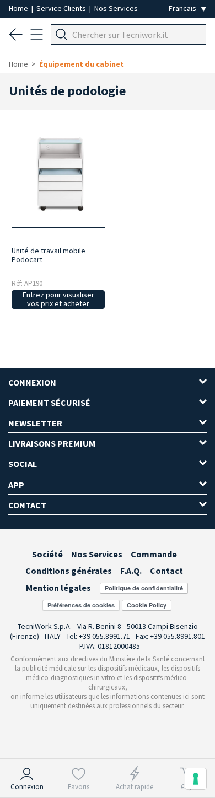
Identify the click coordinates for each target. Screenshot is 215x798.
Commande (154, 554)
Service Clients (62, 8)
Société (47, 554)
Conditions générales (68, 570)
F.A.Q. (131, 570)
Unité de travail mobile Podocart (48, 255)
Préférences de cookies (81, 605)
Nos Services (116, 8)
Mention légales (58, 587)
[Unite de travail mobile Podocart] (58, 173)
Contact (166, 570)
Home (19, 8)
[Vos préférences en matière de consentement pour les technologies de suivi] (195, 778)
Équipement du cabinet (81, 64)
